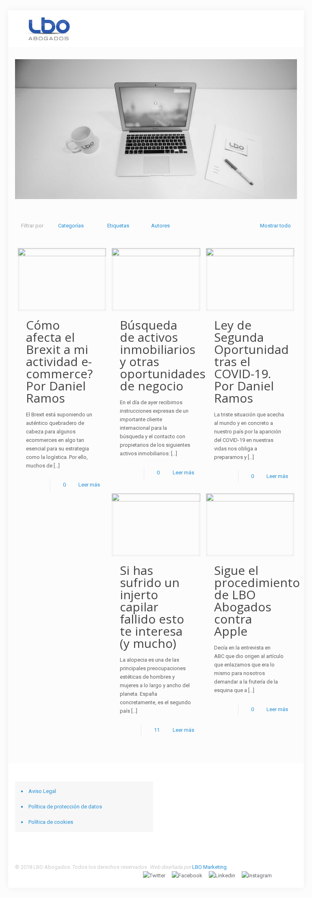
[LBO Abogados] (48, 28)
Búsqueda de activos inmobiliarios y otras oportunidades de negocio (163, 355)
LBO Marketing (209, 867)
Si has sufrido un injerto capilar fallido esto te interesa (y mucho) (152, 607)
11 (157, 730)
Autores (160, 226)
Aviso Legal (42, 791)
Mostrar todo (275, 226)
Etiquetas (118, 226)
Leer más (89, 485)
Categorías (71, 226)
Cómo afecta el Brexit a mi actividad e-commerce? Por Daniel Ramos (59, 361)
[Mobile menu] (284, 28)
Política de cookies (50, 822)
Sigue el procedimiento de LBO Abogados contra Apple (257, 600)
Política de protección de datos (65, 807)
